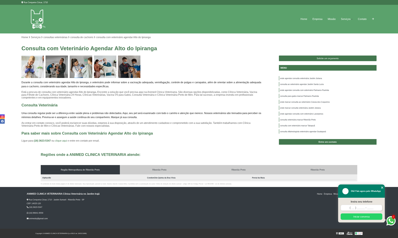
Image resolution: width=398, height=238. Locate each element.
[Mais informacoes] (373, 19)
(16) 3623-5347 (42, 140)
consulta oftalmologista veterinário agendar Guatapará (303, 132)
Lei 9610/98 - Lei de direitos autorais (218, 184)
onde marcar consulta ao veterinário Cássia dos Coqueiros (305, 102)
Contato (362, 19)
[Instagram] (2, 116)
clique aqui (61, 140)
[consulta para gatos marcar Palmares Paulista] (81, 67)
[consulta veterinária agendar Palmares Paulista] (129, 67)
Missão (332, 19)
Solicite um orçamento (328, 58)
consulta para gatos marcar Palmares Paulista (299, 96)
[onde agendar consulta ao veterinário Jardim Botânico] (57, 67)
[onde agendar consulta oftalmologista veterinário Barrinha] (32, 67)
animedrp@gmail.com (38, 218)
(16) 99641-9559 (35, 213)
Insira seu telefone (361, 201)
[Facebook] (2, 121)
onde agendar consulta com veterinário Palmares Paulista (304, 90)
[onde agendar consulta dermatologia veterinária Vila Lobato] (105, 67)
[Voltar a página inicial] (37, 19)
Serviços (346, 19)
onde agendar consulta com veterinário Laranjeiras (301, 114)
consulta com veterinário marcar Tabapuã (297, 126)
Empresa (317, 19)
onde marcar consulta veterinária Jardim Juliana (300, 108)
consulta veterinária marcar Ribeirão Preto (298, 120)
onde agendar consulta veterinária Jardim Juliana (301, 78)
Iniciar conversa (361, 216)
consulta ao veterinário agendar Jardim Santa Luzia (302, 84)
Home (304, 19)
